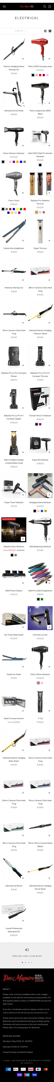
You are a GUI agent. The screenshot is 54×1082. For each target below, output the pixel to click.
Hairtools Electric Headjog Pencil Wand (40, 887)
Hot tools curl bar (40, 635)
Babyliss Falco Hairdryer (14, 546)
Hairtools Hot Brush (13, 886)
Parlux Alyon (13, 200)
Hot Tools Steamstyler (14, 635)
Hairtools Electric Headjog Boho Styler (14, 759)
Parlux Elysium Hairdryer (14, 153)
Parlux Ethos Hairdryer (40, 674)
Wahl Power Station (13, 590)
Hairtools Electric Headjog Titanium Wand (40, 332)
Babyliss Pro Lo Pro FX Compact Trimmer (40, 374)
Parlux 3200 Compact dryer (40, 66)
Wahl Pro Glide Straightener (40, 590)
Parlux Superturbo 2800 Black (40, 112)
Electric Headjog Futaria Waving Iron (14, 68)
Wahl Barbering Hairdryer (40, 546)
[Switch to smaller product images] (50, 31)
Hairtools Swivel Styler (14, 110)
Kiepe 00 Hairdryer (40, 460)
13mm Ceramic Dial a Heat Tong (13, 332)
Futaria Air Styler (14, 674)
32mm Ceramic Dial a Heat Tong (40, 759)
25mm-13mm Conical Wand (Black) (40, 844)
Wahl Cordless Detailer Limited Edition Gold (14, 461)
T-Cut (40, 718)
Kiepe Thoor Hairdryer (14, 502)
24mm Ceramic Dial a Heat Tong (13, 802)
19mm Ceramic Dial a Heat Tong (40, 802)
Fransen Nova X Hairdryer (40, 415)
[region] (27, 953)
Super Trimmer (40, 248)
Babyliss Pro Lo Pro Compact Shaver (13, 374)
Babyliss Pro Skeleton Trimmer (40, 202)
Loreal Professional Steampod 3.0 (14, 930)
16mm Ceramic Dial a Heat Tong (13, 844)
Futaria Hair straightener (13, 248)
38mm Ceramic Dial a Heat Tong (40, 289)
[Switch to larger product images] (45, 31)
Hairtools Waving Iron (14, 287)
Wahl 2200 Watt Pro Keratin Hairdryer (40, 155)
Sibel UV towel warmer (14, 718)
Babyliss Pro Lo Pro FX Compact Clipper (14, 417)
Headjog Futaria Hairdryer (40, 502)
